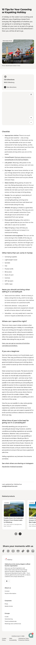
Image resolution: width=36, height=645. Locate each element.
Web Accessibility (13, 639)
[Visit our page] (8, 551)
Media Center (9, 606)
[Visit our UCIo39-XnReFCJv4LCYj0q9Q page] (13, 551)
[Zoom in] (31, 118)
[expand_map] (31, 94)
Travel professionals (10, 621)
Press (6, 604)
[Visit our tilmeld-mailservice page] (18, 551)
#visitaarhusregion (16, 466)
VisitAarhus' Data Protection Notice (23, 639)
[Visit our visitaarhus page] (3, 551)
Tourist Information (10, 593)
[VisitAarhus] (10, 559)
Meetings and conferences (13, 623)
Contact (7, 591)
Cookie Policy (4, 639)
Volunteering (9, 619)
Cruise (6, 616)
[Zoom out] (31, 122)
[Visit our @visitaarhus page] (23, 551)
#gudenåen (6, 466)
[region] (18, 108)
